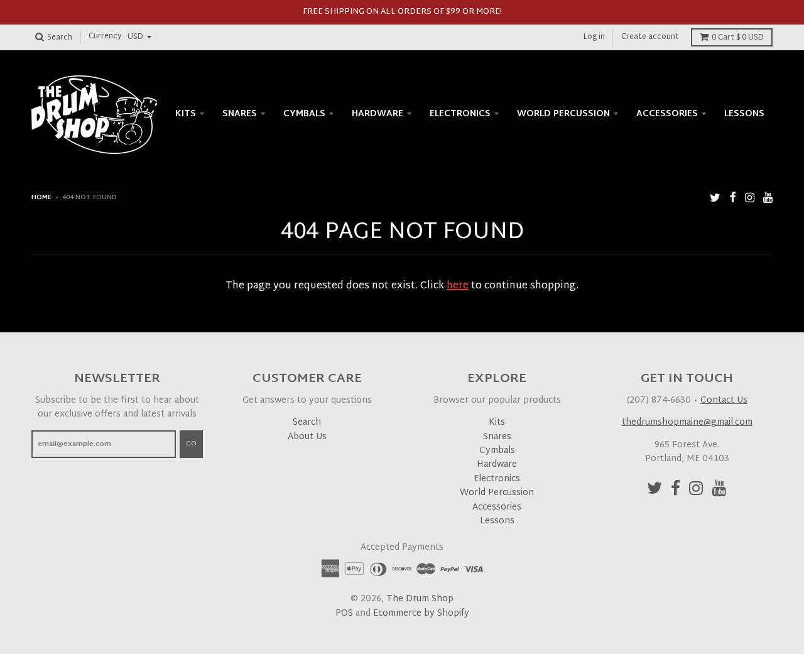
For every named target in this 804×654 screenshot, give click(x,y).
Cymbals (304, 114)
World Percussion (563, 114)
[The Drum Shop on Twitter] (715, 199)
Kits (185, 114)
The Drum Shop (420, 599)
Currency (105, 37)
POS (344, 613)
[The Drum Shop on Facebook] (732, 199)
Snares (239, 114)
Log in (594, 37)
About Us (307, 437)
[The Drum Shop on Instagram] (749, 199)
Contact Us (723, 400)
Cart (738, 38)
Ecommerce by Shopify (421, 613)
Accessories (667, 114)
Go (191, 443)
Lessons (744, 114)
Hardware (377, 114)
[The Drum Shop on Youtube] (768, 199)
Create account (650, 37)
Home (41, 198)
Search (307, 422)
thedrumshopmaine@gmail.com (687, 422)
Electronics (460, 114)
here (458, 286)
